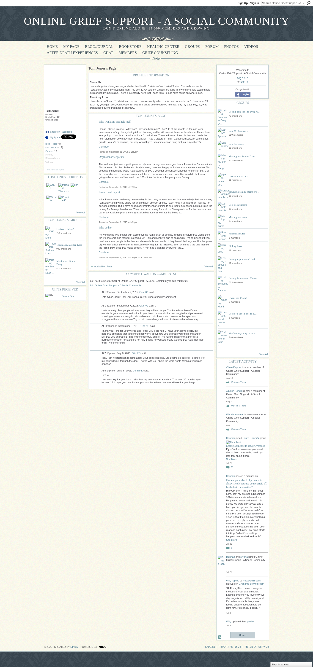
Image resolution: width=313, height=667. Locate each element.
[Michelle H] (51, 201)
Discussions (51, 147)
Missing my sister (238, 217)
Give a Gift (68, 296)
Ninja (74, 646)
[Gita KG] (51, 188)
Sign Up (243, 3)
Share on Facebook (61, 131)
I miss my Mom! (65, 229)
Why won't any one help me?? (115, 121)
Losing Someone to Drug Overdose (245, 445)
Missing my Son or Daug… (243, 156)
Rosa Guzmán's (252, 580)
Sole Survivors (236, 144)
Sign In (254, 3)
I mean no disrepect (109, 192)
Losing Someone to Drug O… (245, 111)
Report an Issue (230, 646)
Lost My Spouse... (238, 130)
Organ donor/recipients (111, 157)
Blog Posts (51, 144)
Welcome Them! (239, 382)
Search (308, 3)
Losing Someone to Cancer (243, 278)
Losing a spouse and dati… (243, 259)
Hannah (231, 438)
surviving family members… (244, 191)
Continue (104, 146)
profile (250, 621)
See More (231, 459)
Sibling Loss (235, 246)
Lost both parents (238, 204)
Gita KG (143, 292)
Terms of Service (256, 646)
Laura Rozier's (251, 438)
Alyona (244, 556)
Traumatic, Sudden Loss (69, 244)
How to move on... (239, 176)
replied (235, 580)
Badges (210, 646)
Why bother (105, 227)
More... (243, 635)
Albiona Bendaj (234, 391)
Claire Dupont (233, 367)
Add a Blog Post (103, 266)
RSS (220, 637)
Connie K (138, 370)
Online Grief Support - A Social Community (156, 21)
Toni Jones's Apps (54, 169)
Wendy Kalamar (235, 414)
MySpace (55, 137)
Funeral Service (237, 233)
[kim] (76, 188)
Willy (228, 580)
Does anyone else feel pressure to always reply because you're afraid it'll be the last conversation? (246, 484)
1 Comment (146, 257)
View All (80, 212)
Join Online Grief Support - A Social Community (116, 285)
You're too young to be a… (243, 333)
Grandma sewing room (251, 583)
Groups (49, 151)
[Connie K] (63, 201)
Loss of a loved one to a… (243, 313)
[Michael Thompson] (63, 188)
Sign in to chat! (281, 664)
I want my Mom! (238, 297)
